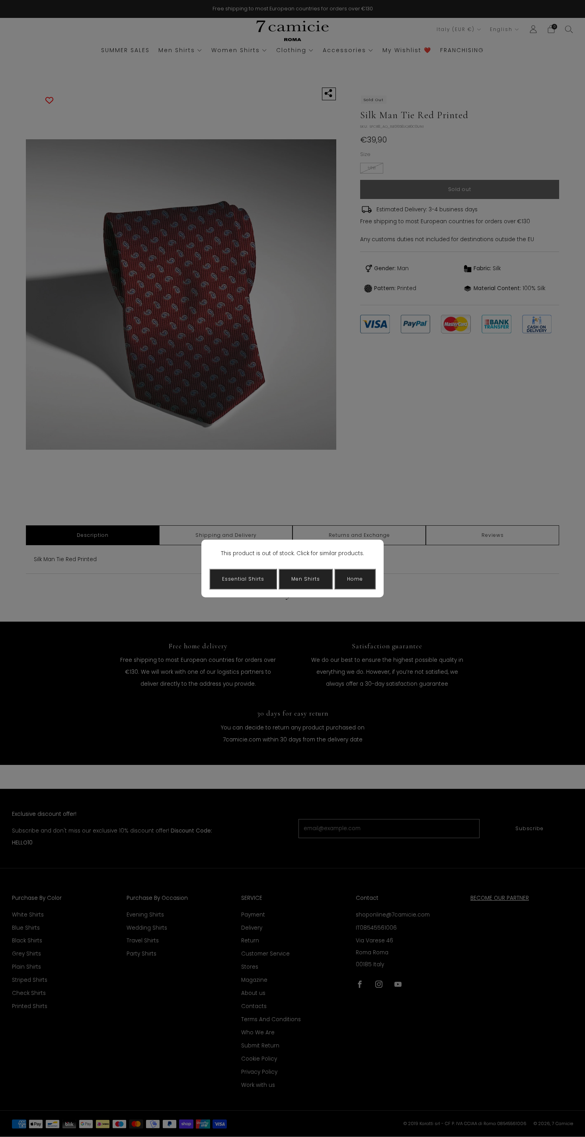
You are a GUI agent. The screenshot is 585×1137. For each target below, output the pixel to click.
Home (355, 578)
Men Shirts (305, 578)
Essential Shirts (243, 578)
